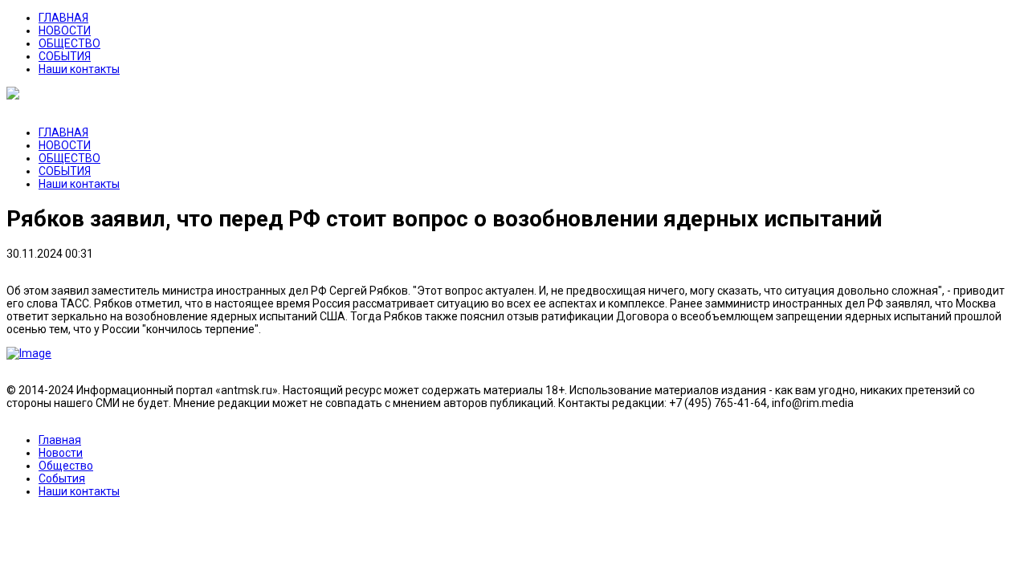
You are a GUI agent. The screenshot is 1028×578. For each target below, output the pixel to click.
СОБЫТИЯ (65, 56)
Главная (60, 440)
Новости (61, 452)
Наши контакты (79, 69)
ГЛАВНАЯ (63, 17)
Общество (66, 465)
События (62, 478)
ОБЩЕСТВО (69, 43)
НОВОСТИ (65, 30)
